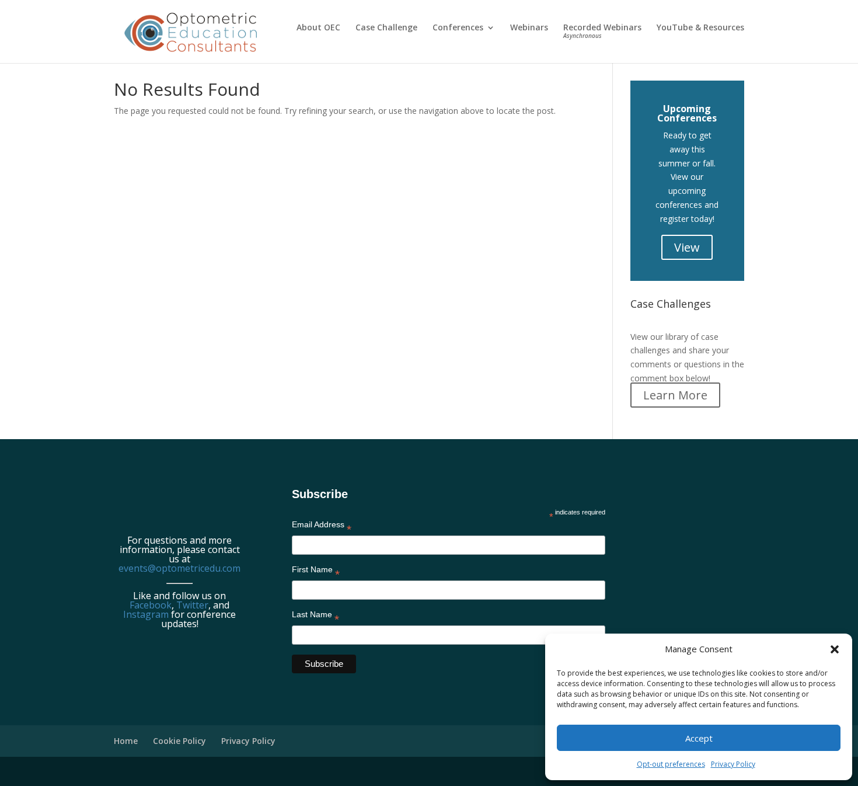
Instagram (146, 614)
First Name (316, 572)
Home (126, 740)
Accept (699, 738)
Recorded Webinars (602, 31)
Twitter (192, 605)
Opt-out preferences (671, 764)
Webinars (529, 28)
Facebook (151, 605)
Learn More (675, 395)
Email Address (321, 527)
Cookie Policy (179, 740)
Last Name (315, 617)
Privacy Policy (733, 764)
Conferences (458, 28)
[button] (834, 649)
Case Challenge (386, 28)
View (687, 247)
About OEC (318, 28)
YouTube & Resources (700, 28)
